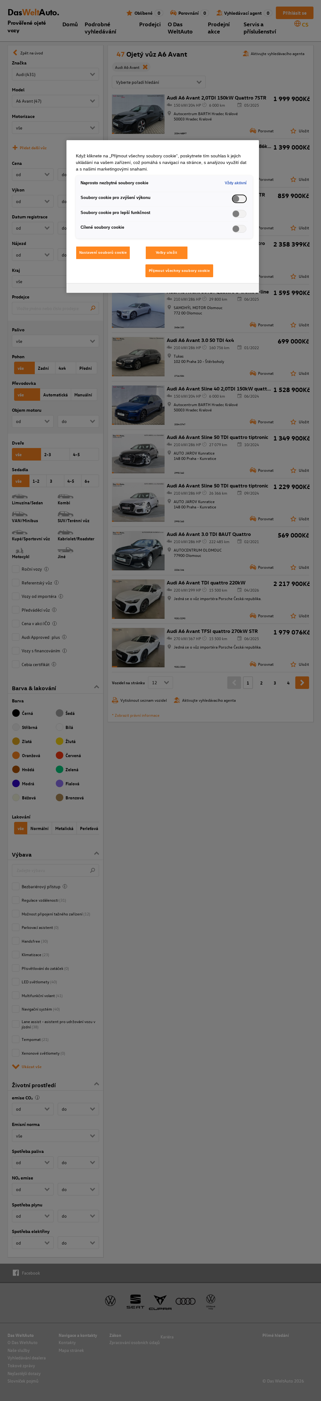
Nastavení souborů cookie (103, 252)
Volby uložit (166, 252)
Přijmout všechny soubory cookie (179, 271)
